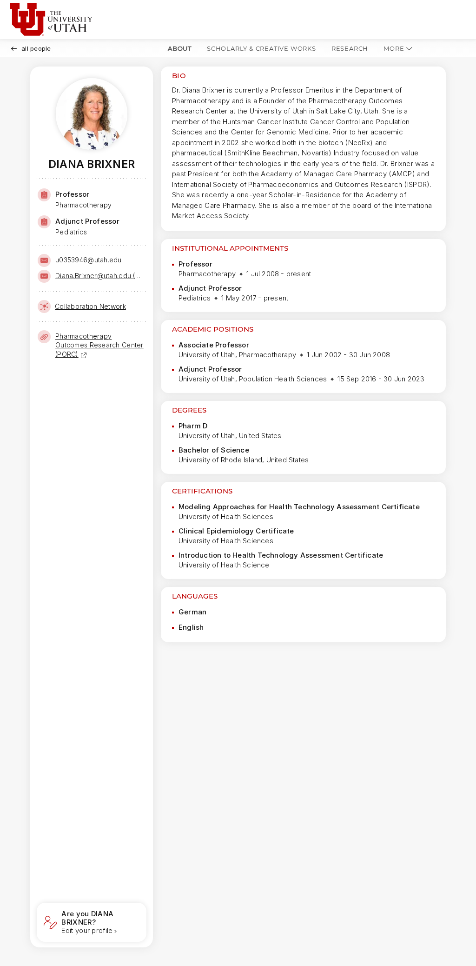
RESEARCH (349, 48)
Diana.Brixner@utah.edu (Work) (100, 276)
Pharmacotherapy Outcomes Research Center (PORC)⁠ (99, 345)
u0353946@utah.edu (88, 260)
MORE (393, 48)
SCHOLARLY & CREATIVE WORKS (261, 48)
